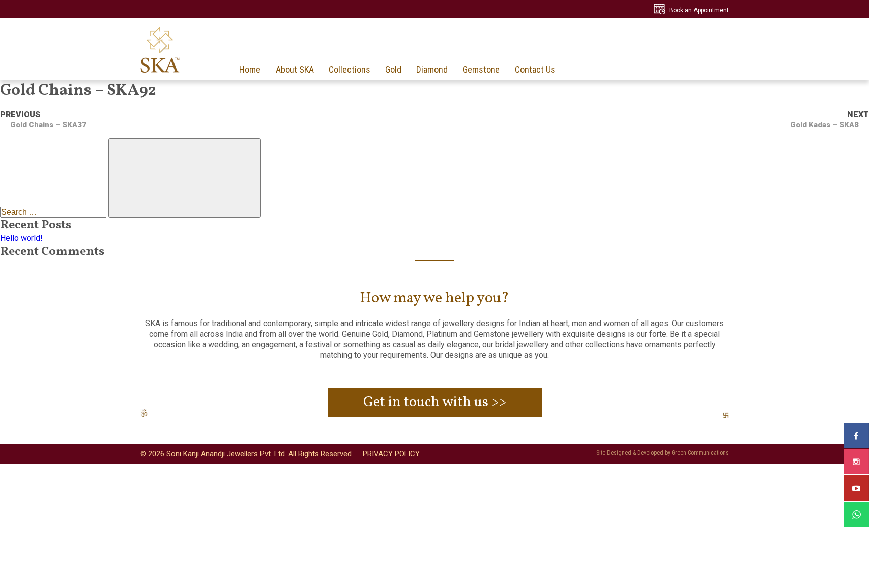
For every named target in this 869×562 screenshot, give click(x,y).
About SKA (295, 70)
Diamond (432, 70)
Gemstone (481, 70)
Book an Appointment (699, 10)
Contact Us (535, 70)
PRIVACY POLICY (391, 453)
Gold (393, 70)
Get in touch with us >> (434, 402)
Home (249, 70)
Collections (349, 70)
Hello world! (21, 238)
